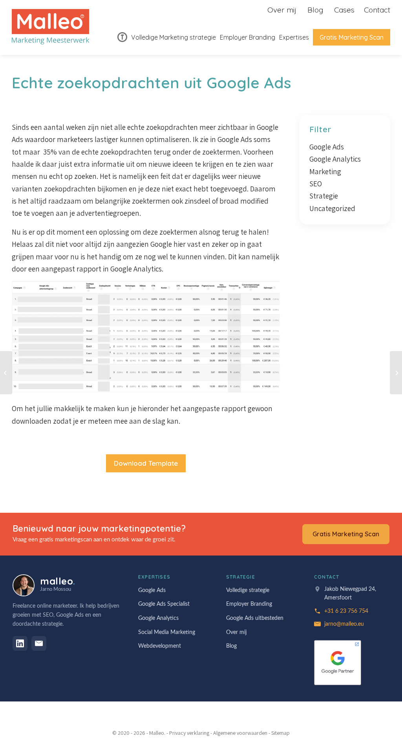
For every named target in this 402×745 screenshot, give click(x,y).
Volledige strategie (247, 590)
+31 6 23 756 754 (346, 611)
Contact (377, 10)
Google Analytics (335, 159)
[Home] (122, 37)
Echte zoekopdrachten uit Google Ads (151, 82)
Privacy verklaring (189, 732)
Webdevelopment (159, 646)
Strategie (323, 195)
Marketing (325, 171)
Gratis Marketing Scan (345, 534)
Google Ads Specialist (164, 604)
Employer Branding (249, 604)
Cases (344, 10)
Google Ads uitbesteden (254, 618)
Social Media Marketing (166, 632)
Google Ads (326, 146)
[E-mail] (38, 643)
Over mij (281, 10)
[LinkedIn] (20, 643)
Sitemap (280, 732)
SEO (315, 183)
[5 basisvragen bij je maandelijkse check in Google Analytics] (6, 372)
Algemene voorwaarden (240, 732)
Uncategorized (332, 208)
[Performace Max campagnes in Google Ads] (396, 372)
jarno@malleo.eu (344, 624)
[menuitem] (122, 37)
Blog (315, 10)
